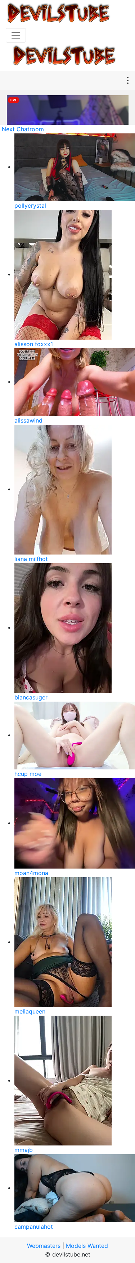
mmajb (23, 1149)
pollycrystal (30, 205)
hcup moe (27, 773)
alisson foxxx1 (33, 344)
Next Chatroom (23, 129)
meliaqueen (29, 1011)
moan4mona (31, 872)
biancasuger (31, 697)
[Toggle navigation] (16, 35)
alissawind (28, 420)
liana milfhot (31, 558)
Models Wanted (87, 1245)
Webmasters (43, 1245)
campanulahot (33, 1226)
